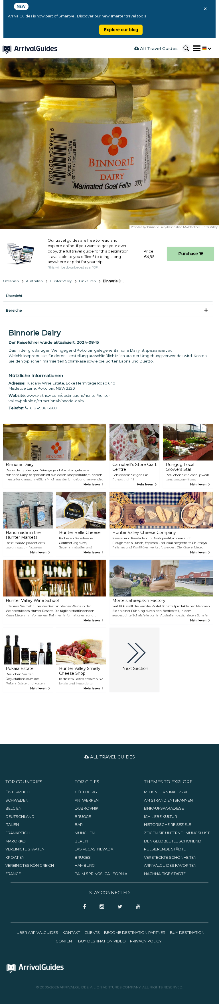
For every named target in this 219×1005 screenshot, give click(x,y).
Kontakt (71, 932)
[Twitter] (118, 907)
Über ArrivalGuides (37, 932)
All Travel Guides (158, 48)
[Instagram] (100, 907)
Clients (92, 932)
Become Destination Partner (134, 932)
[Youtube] (136, 907)
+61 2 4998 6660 (42, 408)
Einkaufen (87, 281)
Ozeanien (11, 281)
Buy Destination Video (102, 941)
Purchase (188, 253)
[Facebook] (82, 907)
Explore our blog (121, 29)
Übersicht (14, 296)
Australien (34, 281)
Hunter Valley (61, 281)
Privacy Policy (146, 941)
